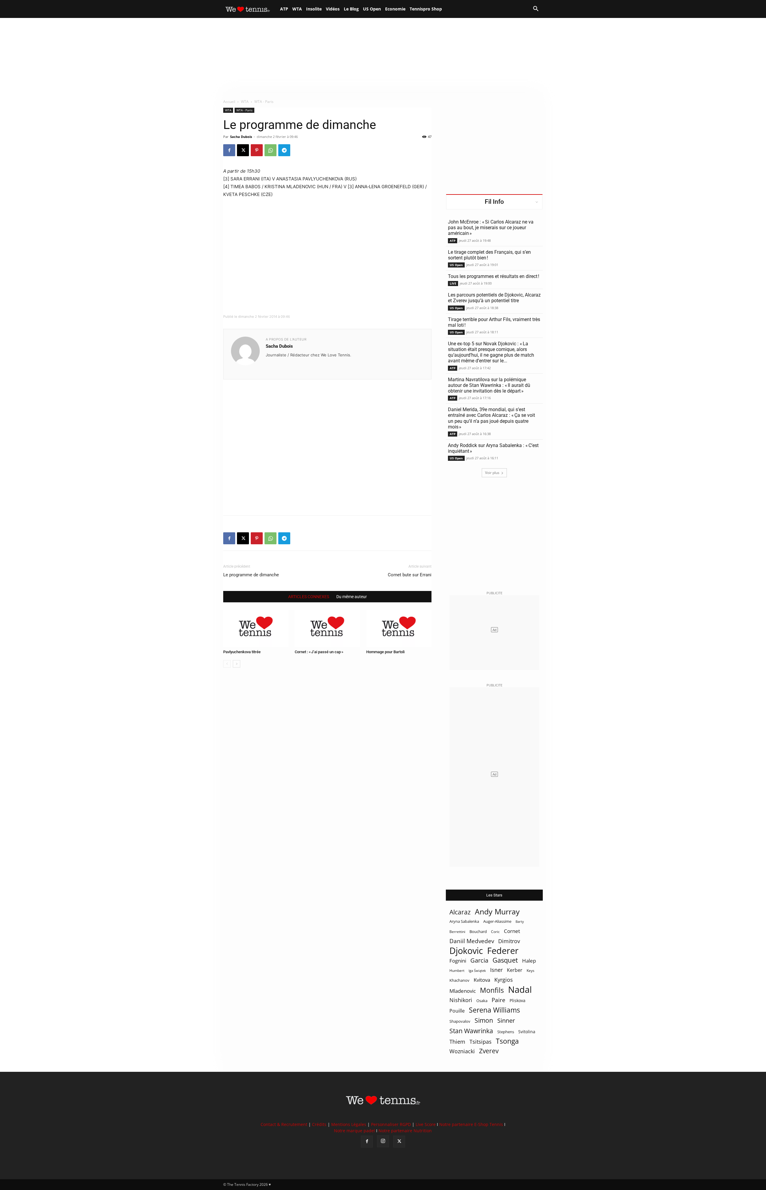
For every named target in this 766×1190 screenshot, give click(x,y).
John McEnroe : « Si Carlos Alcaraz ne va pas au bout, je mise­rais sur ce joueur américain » (491, 227)
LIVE (453, 283)
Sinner (506, 1020)
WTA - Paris (244, 110)
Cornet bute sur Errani (409, 574)
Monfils (492, 990)
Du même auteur (351, 597)
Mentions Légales (348, 1124)
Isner (496, 970)
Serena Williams (494, 1010)
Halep (529, 961)
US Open (372, 9)
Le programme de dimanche (251, 574)
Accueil (229, 101)
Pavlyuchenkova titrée (242, 652)
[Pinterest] (257, 150)
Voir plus (492, 472)
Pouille (457, 1011)
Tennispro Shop (426, 9)
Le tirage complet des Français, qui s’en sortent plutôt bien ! (489, 255)
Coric (495, 931)
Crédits (319, 1124)
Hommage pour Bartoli (385, 652)
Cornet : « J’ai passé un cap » (319, 652)
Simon (484, 1020)
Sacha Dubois (241, 136)
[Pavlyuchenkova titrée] (255, 628)
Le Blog (351, 9)
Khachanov (459, 980)
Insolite (314, 9)
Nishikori (460, 1000)
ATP (284, 9)
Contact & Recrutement (284, 1124)
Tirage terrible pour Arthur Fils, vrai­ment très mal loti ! (494, 322)
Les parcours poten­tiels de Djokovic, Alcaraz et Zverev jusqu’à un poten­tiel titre (494, 297)
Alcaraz (460, 912)
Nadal (520, 990)
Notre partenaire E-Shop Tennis (471, 1124)
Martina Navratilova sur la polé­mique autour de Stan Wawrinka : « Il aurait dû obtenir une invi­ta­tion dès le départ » (489, 385)
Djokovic (466, 951)
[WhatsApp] (270, 150)
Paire (498, 1000)
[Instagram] (383, 1141)
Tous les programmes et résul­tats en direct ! (493, 276)
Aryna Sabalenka (464, 921)
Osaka (481, 1000)
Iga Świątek (477, 970)
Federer (503, 950)
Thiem (457, 1041)
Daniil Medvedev (471, 941)
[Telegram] (284, 150)
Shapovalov (459, 1021)
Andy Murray (497, 911)
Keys (530, 970)
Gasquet (505, 960)
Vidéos (333, 9)
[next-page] (236, 664)
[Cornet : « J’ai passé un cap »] (327, 628)
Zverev (488, 1051)
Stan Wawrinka (471, 1031)
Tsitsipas (480, 1042)
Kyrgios (503, 980)
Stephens (505, 1031)
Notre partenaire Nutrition (405, 1130)
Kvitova (482, 980)
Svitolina (526, 1031)
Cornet (512, 931)
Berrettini (457, 931)
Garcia (479, 960)
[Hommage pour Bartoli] (398, 628)
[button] (535, 9)
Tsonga (507, 1041)
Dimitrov (509, 941)
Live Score (426, 1124)
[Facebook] (229, 150)
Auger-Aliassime (497, 921)
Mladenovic (462, 991)
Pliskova (517, 1000)
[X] (243, 150)
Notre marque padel (354, 1130)
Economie (395, 9)
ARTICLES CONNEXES (308, 597)
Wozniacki (462, 1051)
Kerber (514, 970)
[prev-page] (227, 664)
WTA (297, 9)
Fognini (457, 961)
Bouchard (478, 931)
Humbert (456, 970)
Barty (520, 922)
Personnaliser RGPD (391, 1124)
